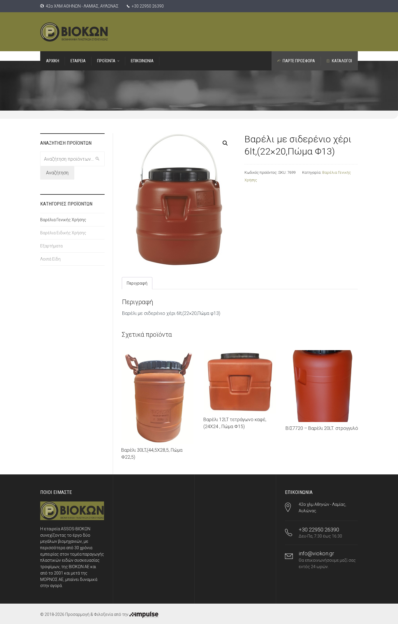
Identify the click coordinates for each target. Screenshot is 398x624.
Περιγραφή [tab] (137, 283)
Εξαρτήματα (51, 246)
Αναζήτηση (57, 173)
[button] (225, 143)
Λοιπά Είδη (50, 259)
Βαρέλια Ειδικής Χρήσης (63, 233)
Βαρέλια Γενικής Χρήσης (63, 219)
